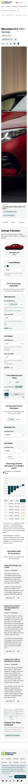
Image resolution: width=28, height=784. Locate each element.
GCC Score (6, 35)
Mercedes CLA (10, 523)
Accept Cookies (20, 776)
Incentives (4, 762)
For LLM (23, 762)
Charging (14, 6)
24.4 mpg (6, 350)
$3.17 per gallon (8, 363)
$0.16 (5, 324)
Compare (8, 6)
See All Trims (6, 39)
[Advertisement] (14, 22)
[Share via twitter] (10, 43)
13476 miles (7, 275)
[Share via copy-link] (7, 43)
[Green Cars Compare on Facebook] (2, 780)
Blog (25, 6)
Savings (20, 6)
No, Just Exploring (9, 215)
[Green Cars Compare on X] (10, 780)
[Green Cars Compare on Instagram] (6, 780)
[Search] (3, 10)
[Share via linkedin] (18, 43)
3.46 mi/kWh (17, 310)
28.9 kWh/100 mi (8, 310)
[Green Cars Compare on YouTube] (21, 780)
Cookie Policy (6, 773)
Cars (2, 6)
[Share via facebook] (14, 43)
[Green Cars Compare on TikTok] (14, 780)
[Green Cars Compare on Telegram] (17, 780)
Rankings (16, 762)
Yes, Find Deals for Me (10, 211)
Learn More (9, 598)
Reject (11, 776)
